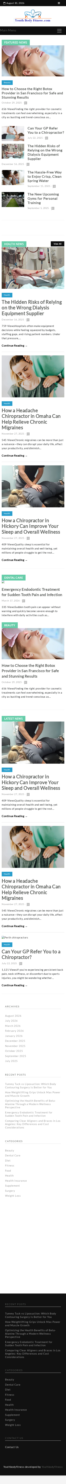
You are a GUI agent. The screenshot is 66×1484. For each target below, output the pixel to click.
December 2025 (15, 1040)
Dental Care (13, 577)
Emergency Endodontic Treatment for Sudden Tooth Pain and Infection (28, 1114)
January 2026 (14, 1035)
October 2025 (14, 1050)
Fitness (9, 1165)
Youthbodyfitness (52, 1466)
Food (8, 1170)
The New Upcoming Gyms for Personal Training (43, 198)
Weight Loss (13, 1195)
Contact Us (12, 1447)
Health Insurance (16, 1180)
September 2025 (15, 1055)
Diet (8, 1160)
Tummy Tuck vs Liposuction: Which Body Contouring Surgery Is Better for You (30, 1085)
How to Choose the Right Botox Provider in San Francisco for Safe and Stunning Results (32, 93)
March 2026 (13, 1025)
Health (7, 295)
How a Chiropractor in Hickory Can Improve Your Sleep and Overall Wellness (31, 526)
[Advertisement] (32, 1232)
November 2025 (15, 1045)
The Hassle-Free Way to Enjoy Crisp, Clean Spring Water (45, 176)
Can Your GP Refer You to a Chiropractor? (46, 130)
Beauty (7, 82)
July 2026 (11, 1020)
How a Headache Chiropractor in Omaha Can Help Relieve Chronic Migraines (31, 418)
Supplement (12, 1185)
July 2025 (11, 1060)
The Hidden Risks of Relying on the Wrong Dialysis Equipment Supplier (45, 152)
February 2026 (14, 1030)
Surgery (10, 1190)
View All (58, 244)
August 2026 (13, 1015)
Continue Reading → (15, 345)
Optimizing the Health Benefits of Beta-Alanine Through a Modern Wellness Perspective (30, 1104)
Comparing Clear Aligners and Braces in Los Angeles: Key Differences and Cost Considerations (33, 1124)
